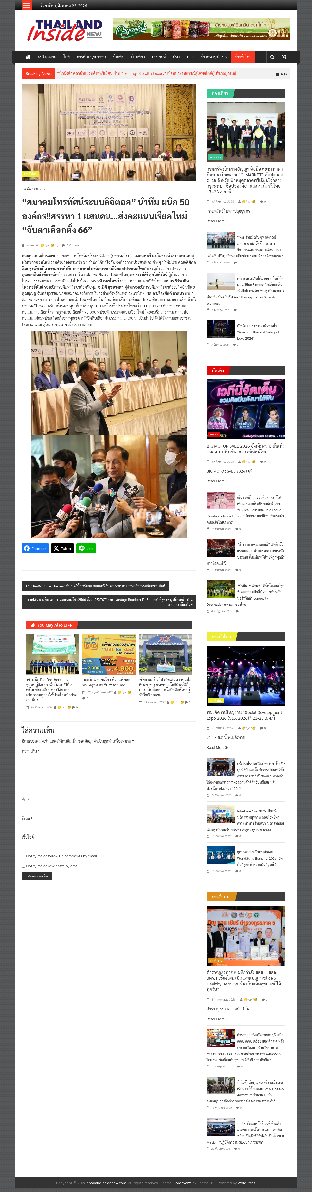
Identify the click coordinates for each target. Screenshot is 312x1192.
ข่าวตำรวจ (216, 960)
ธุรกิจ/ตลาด (47, 56)
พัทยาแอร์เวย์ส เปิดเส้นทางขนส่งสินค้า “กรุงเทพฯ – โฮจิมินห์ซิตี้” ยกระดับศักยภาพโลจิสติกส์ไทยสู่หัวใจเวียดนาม (165, 687)
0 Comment (74, 245)
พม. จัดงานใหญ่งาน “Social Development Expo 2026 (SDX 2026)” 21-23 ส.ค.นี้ (244, 715)
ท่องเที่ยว (138, 56)
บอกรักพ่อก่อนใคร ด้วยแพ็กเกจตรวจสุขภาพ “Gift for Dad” (106, 682)
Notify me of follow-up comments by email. (62, 855)
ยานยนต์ (159, 56)
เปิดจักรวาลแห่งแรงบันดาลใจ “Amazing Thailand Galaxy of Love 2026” (258, 331)
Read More (216, 220)
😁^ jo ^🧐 (64, 707)
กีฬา (176, 56)
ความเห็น (30, 751)
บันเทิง (118, 56)
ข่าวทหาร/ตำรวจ (214, 56)
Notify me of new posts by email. (53, 865)
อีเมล (27, 818)
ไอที (67, 56)
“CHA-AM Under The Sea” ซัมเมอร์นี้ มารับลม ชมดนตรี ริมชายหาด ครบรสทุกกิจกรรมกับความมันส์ (96, 586)
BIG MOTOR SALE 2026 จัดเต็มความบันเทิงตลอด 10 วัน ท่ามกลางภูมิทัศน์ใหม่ (245, 448)
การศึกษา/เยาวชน (91, 56)
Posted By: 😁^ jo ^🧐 (40, 245)
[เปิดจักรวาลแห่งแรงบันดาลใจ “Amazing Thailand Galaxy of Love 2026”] (221, 328)
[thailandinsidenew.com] (28, 57)
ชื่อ (25, 799)
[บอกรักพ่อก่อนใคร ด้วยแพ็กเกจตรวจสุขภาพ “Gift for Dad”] (109, 653)
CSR (190, 56)
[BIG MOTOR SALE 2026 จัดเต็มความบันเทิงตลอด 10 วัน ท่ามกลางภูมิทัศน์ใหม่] (246, 408)
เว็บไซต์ (28, 837)
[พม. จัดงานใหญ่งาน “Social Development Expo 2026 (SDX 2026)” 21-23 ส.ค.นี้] (246, 675)
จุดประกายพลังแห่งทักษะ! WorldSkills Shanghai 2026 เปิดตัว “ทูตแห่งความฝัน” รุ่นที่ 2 (260, 858)
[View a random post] (284, 57)
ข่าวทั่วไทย (243, 56)
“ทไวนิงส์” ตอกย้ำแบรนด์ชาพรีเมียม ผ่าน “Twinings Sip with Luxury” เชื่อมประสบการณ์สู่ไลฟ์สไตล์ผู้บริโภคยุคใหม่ (146, 73)
